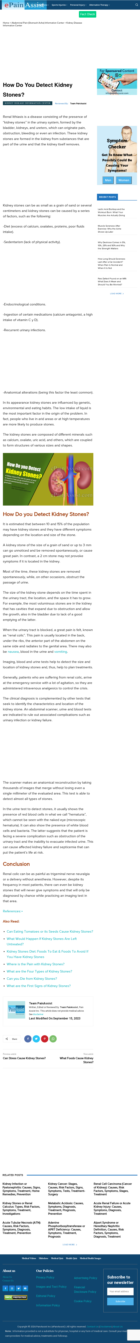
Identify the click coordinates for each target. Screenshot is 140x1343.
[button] (136, 4)
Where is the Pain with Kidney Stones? (36, 964)
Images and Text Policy (51, 1286)
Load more (115, 294)
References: (12, 911)
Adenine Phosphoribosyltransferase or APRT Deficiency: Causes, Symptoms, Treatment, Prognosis (66, 1229)
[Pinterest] (44, 1038)
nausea (13, 651)
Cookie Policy (83, 1301)
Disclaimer (105, 1326)
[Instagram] (12, 1288)
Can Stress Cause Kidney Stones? (24, 1058)
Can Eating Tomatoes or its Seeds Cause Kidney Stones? (50, 931)
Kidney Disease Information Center (27, 103)
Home (6, 23)
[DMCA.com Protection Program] (15, 1299)
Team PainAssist (78, 104)
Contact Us (8, 1280)
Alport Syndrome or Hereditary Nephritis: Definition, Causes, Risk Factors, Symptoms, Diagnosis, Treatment (109, 1229)
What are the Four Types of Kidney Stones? (39, 971)
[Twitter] (36, 1038)
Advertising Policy (85, 1278)
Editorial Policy (45, 1296)
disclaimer (38, 1014)
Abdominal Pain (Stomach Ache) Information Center (37, 23)
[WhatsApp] (53, 1038)
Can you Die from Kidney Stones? (32, 978)
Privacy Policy (45, 1277)
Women (123, 180)
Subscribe (120, 1301)
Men (108, 180)
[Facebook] (28, 1038)
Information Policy (48, 1305)
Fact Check (87, 14)
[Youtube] (25, 1288)
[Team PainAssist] (16, 1011)
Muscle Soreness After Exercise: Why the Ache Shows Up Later (109, 229)
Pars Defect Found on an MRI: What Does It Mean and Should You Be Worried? (112, 282)
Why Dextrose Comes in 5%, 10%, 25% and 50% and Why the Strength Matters (112, 245)
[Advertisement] (48, 54)
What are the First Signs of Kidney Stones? (39, 986)
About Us (7, 1277)
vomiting (60, 651)
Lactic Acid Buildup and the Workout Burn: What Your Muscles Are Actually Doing (111, 212)
